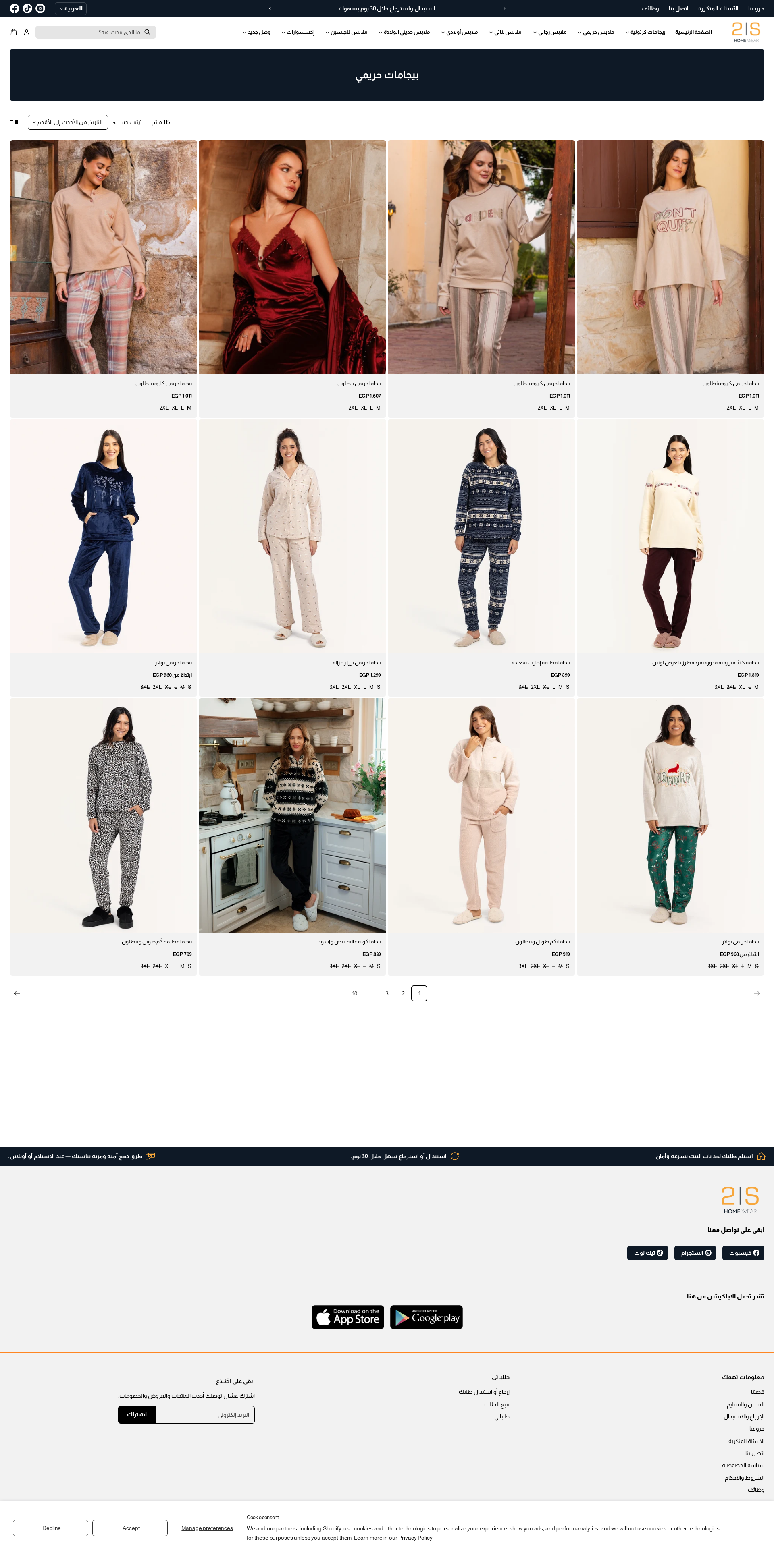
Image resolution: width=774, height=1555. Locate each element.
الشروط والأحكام (744, 1477)
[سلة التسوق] (15, 32)
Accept (131, 1528)
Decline (51, 1528)
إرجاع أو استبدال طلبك (484, 1392)
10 (354, 993)
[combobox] (95, 32)
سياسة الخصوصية (743, 1465)
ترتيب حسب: (127, 122)
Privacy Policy (415, 1537)
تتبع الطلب (497, 1404)
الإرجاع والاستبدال (744, 1416)
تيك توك (644, 1253)
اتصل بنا (754, 1453)
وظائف (756, 1490)
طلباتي (502, 1416)
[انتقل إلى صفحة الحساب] (26, 32)
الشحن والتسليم (745, 1404)
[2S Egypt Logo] (740, 1200)
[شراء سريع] (588, 363)
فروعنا (756, 1428)
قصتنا (757, 1392)
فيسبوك (740, 1253)
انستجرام (692, 1253)
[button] (15, 32)
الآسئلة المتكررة (746, 1441)
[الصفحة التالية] (17, 993)
